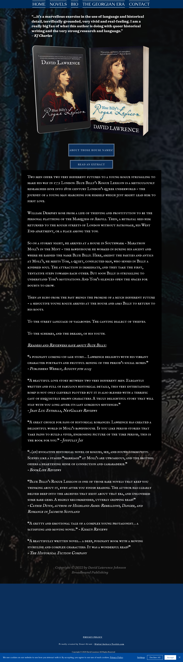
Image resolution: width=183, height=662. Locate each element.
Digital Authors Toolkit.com (109, 644)
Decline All (155, 657)
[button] (58, 4)
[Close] (179, 657)
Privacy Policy (116, 657)
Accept (170, 657)
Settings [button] (141, 657)
